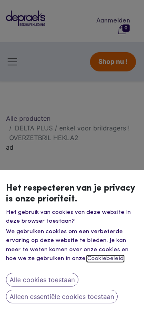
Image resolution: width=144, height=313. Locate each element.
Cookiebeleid (105, 259)
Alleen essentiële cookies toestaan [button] (62, 297)
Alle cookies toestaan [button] (42, 280)
